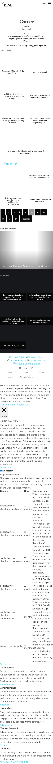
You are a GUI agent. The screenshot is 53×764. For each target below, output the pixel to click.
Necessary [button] (5, 467)
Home (2, 50)
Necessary (7, 470)
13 (3, 218)
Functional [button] (5, 664)
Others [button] (3, 745)
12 (44, 211)
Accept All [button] (22, 404)
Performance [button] (7, 684)
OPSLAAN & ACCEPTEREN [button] (14, 762)
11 (38, 211)
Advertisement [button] (7, 725)
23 (16, 218)
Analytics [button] (4, 704)
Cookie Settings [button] (8, 404)
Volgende (26, 218)
